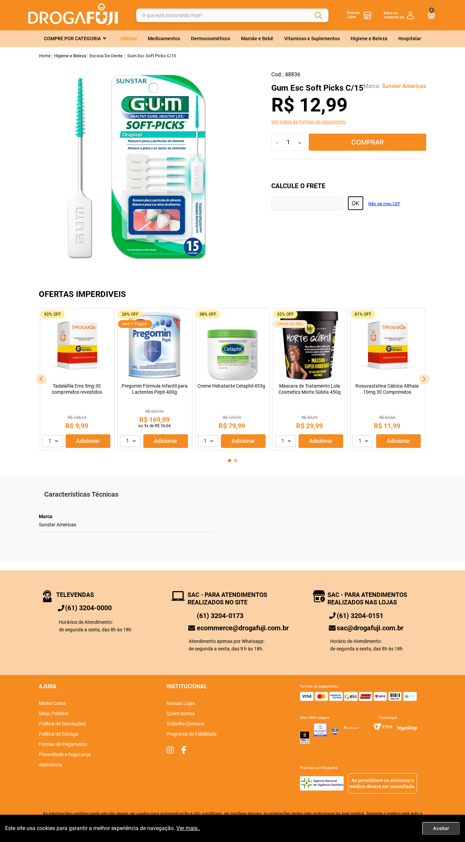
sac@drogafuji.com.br (370, 628)
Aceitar (441, 828)
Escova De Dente (106, 55)
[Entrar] (399, 15)
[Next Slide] (424, 379)
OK (355, 203)
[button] (349, 121)
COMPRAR (367, 142)
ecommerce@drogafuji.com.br (243, 628)
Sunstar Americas (404, 86)
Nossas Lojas (353, 15)
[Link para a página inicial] (45, 55)
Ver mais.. (188, 828)
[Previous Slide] (41, 379)
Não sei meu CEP (384, 204)
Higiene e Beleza (70, 55)
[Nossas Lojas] (368, 15)
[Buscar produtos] (318, 15)
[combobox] (232, 15)
